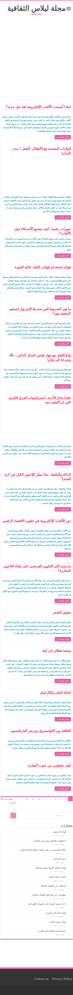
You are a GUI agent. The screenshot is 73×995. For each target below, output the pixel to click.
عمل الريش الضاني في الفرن (52, 931)
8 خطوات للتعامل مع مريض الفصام (50, 840)
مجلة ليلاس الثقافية (36, 8)
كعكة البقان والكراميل (55, 692)
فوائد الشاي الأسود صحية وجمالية (50, 867)
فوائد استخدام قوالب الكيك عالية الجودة (43, 267)
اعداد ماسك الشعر (57, 876)
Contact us (41, 979)
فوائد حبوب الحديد (57, 922)
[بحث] (13, 815)
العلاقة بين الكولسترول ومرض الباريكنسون (40, 731)
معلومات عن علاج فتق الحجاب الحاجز (49, 895)
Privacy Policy (62, 979)
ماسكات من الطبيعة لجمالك (53, 886)
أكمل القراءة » (63, 137)
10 (39, 799)
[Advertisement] (36, 60)
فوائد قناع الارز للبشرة (55, 913)
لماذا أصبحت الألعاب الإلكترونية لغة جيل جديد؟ (38, 107)
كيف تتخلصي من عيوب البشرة (49, 765)
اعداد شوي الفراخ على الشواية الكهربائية (47, 904)
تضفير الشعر (62, 612)
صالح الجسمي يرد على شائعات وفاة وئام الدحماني (43, 849)
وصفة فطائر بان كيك (56, 650)
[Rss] (40, 990)
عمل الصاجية (60, 858)
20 (33, 799)
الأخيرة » (12, 803)
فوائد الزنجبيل (59, 831)
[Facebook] (37, 990)
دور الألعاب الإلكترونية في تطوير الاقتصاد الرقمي (36, 521)
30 (26, 799)
